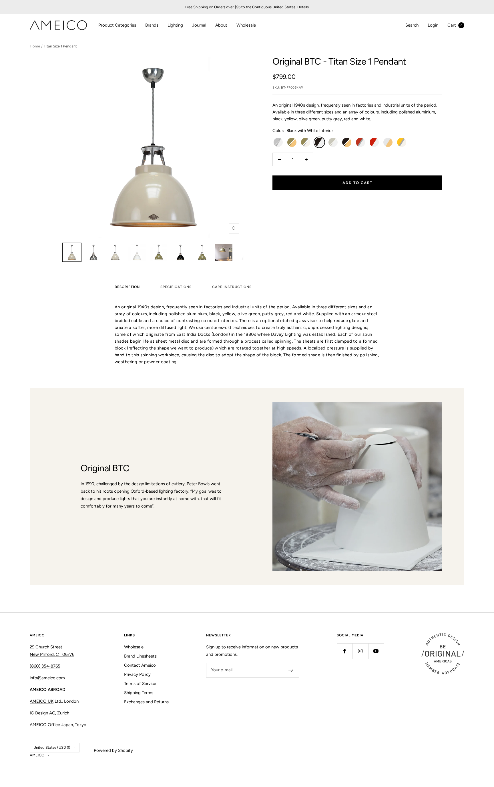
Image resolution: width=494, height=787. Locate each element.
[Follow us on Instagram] (360, 651)
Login (433, 25)
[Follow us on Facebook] (344, 651)
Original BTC (296, 61)
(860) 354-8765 (45, 666)
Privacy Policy (137, 674)
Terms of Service (140, 683)
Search (412, 25)
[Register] (290, 670)
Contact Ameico (140, 665)
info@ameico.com (47, 677)
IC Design (39, 713)
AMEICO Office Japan (51, 724)
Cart (454, 25)
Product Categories (117, 25)
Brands (151, 25)
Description (127, 287)
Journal (199, 25)
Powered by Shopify (113, 750)
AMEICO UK (41, 701)
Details (303, 7)
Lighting (175, 25)
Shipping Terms (138, 692)
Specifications (176, 287)
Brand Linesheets (140, 656)
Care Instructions (232, 287)
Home (35, 46)
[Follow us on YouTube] (376, 651)
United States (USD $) (51, 747)
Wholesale (246, 25)
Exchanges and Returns (146, 701)
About (221, 25)
